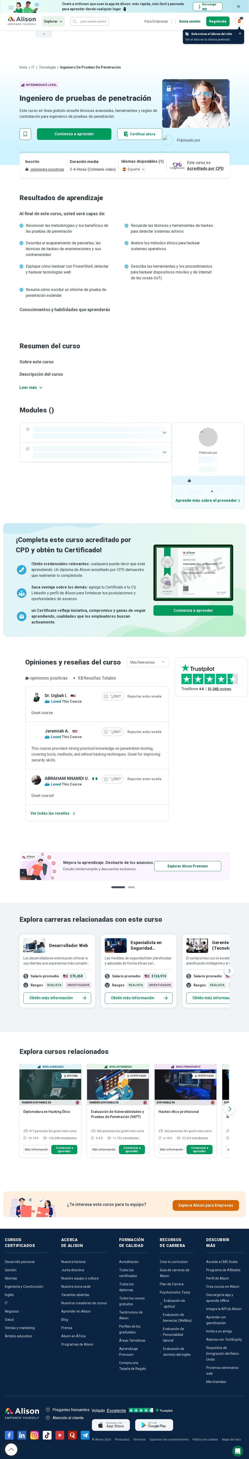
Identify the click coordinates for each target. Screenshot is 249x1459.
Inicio (23, 67)
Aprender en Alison (76, 1311)
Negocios (12, 1311)
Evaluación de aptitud (174, 1303)
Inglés (9, 1295)
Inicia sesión (189, 21)
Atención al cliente (68, 1418)
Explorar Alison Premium (96, 866)
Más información (36, 1149)
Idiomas (11, 1278)
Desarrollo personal (20, 1262)
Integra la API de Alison (223, 1309)
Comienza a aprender (74, 134)
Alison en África (73, 1336)
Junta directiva (72, 1270)
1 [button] (116, 891)
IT (33, 67)
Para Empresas (156, 21)
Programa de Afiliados (223, 1270)
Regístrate (218, 21)
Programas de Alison (77, 1344)
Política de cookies (205, 1439)
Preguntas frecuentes (71, 1410)
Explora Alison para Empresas (205, 1205)
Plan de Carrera (172, 1284)
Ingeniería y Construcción (24, 1286)
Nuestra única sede (76, 1286)
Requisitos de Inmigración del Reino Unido (222, 1353)
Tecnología (47, 67)
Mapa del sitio (231, 1439)
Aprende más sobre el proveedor (206, 500)
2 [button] (129, 891)
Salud (9, 1320)
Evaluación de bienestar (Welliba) (177, 1317)
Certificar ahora (142, 134)
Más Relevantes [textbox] (142, 662)
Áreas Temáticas (132, 1340)
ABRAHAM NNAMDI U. (67, 778)
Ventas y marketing (20, 1328)
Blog (64, 1320)
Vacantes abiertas (75, 1295)
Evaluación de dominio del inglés (177, 1352)
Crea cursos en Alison (222, 1286)
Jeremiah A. (57, 731)
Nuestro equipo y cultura (79, 1278)
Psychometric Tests (175, 1292)
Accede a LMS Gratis (222, 1262)
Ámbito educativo (18, 1336)
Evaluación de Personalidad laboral (173, 1334)
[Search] (75, 21)
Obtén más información (51, 998)
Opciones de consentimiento (169, 1439)
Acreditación (129, 1262)
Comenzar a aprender (64, 1149)
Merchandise (216, 1382)
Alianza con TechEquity (224, 1339)
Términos (139, 1439)
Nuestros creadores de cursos (84, 1303)
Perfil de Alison (217, 1278)
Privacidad (122, 1439)
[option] (124, 971)
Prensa (66, 1328)
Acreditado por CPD (205, 168)
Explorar (51, 21)
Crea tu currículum (174, 1262)
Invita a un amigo (219, 1331)
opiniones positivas (47, 169)
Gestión (11, 1270)
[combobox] (148, 662)
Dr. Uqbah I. (56, 695)
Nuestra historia (73, 1262)
